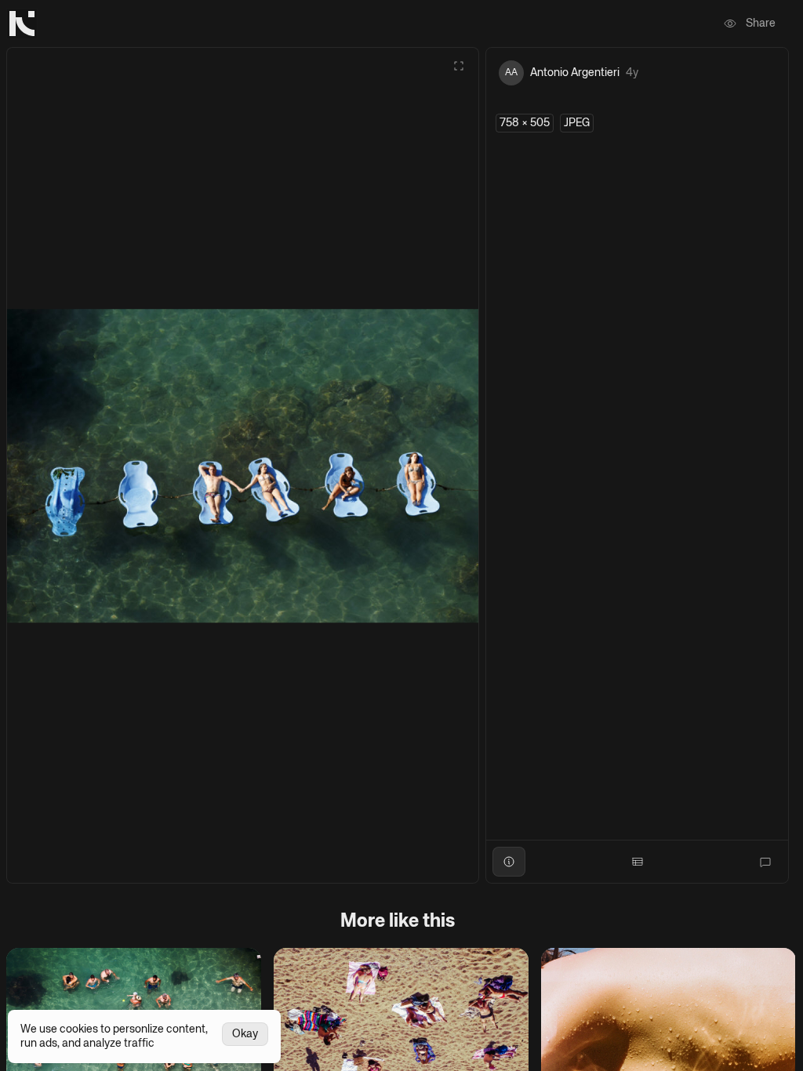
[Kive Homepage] (22, 23)
